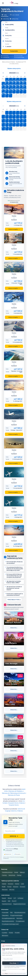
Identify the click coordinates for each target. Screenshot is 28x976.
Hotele (16, 872)
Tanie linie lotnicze (6, 904)
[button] (14, 562)
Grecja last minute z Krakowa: (16, 803)
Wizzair (10, 898)
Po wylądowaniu (20, 921)
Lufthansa (20, 898)
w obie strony (6, 18)
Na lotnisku (19, 918)
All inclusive (5, 935)
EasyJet (4, 901)
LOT (15, 898)
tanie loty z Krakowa (17, 811)
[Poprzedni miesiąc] (3, 73)
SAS (9, 901)
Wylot (6, 33)
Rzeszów (15, 886)
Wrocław (11, 889)
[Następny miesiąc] (24, 73)
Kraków (17, 884)
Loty (5, 15)
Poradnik (17, 932)
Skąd (6, 22)
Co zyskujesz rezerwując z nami (10, 924)
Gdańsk (4, 884)
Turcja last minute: (14, 805)
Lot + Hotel (15, 15)
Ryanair (4, 898)
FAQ (11, 912)
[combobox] (15, 24)
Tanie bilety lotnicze (7, 872)
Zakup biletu (5, 915)
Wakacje (22, 872)
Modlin (3, 886)
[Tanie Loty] (14, 3)
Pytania (11, 932)
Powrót (7, 38)
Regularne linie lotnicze (19, 904)
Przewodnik (5, 912)
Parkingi (19, 875)
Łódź (22, 884)
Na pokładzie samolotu (8, 921)
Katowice (10, 884)
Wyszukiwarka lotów (19, 912)
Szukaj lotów (14, 51)
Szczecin (22, 886)
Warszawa (4, 889)
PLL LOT (14, 901)
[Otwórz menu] (3, 3)
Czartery (4, 875)
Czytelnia (4, 932)
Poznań (9, 886)
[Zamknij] (25, 945)
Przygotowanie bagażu (16, 915)
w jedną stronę (15, 18)
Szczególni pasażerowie (8, 918)
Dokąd (6, 27)
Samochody (12, 875)
